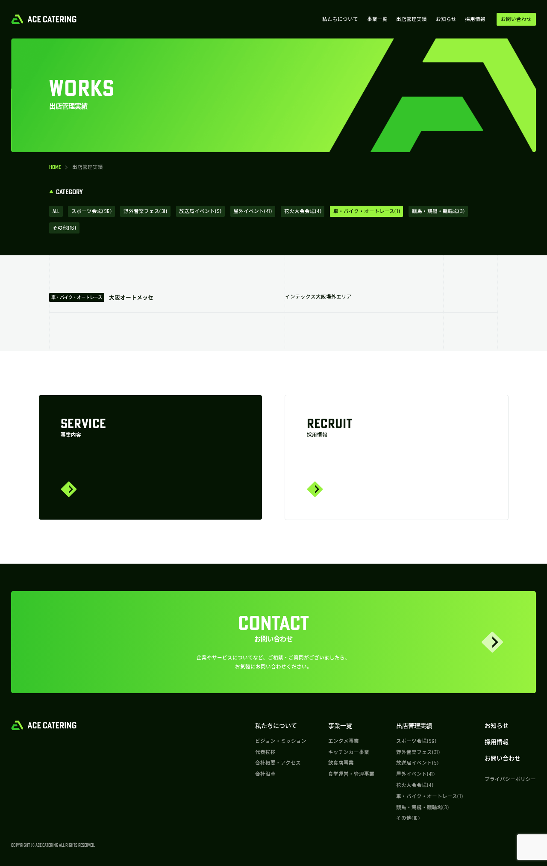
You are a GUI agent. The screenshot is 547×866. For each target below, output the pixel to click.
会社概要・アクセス (278, 763)
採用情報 (475, 19)
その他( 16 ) (64, 228)
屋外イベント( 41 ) (252, 211)
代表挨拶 (265, 752)
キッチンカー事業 (348, 752)
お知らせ (446, 19)
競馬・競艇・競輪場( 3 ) (438, 211)
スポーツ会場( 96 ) (91, 211)
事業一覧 (377, 19)
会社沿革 (265, 774)
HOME (55, 167)
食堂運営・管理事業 (351, 774)
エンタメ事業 (343, 741)
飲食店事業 (341, 763)
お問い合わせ (503, 758)
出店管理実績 (411, 19)
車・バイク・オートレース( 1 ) (366, 211)
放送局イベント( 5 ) (200, 211)
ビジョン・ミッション (280, 741)
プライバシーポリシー (510, 779)
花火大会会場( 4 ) (302, 211)
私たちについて (340, 19)
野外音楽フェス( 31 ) (145, 211)
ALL (56, 211)
